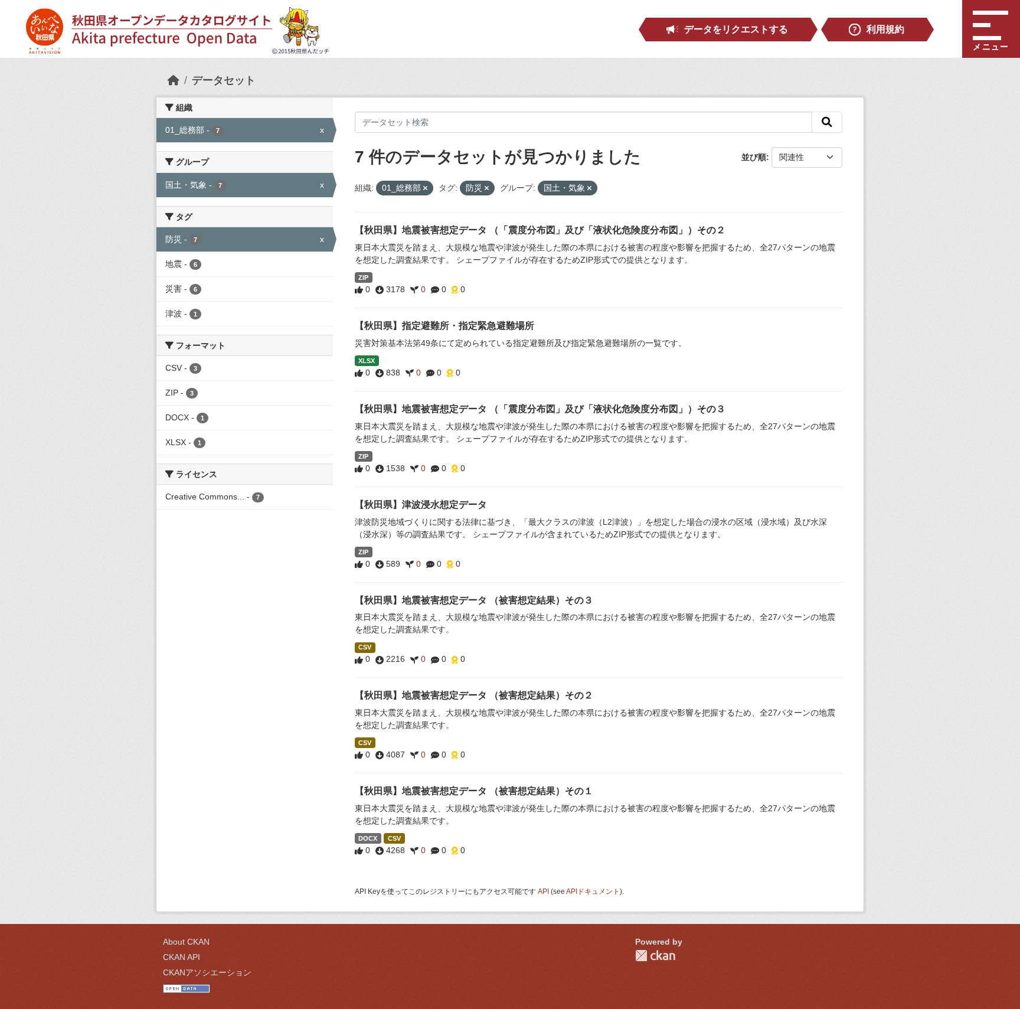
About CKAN (186, 941)
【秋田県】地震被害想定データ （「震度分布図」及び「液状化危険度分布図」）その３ (540, 409)
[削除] (425, 188)
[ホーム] (173, 80)
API (543, 891)
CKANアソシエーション (207, 972)
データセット (224, 80)
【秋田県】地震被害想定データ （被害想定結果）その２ (474, 695)
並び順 (753, 157)
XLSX (366, 360)
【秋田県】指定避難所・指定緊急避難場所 (444, 326)
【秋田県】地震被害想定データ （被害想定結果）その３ (474, 600)
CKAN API (181, 957)
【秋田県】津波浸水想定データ (421, 504)
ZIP (363, 277)
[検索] (827, 122)
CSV (364, 647)
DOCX (367, 838)
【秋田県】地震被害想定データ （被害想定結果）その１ (474, 791)
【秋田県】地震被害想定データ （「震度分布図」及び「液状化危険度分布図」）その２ (540, 230)
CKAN (655, 955)
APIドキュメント (593, 891)
